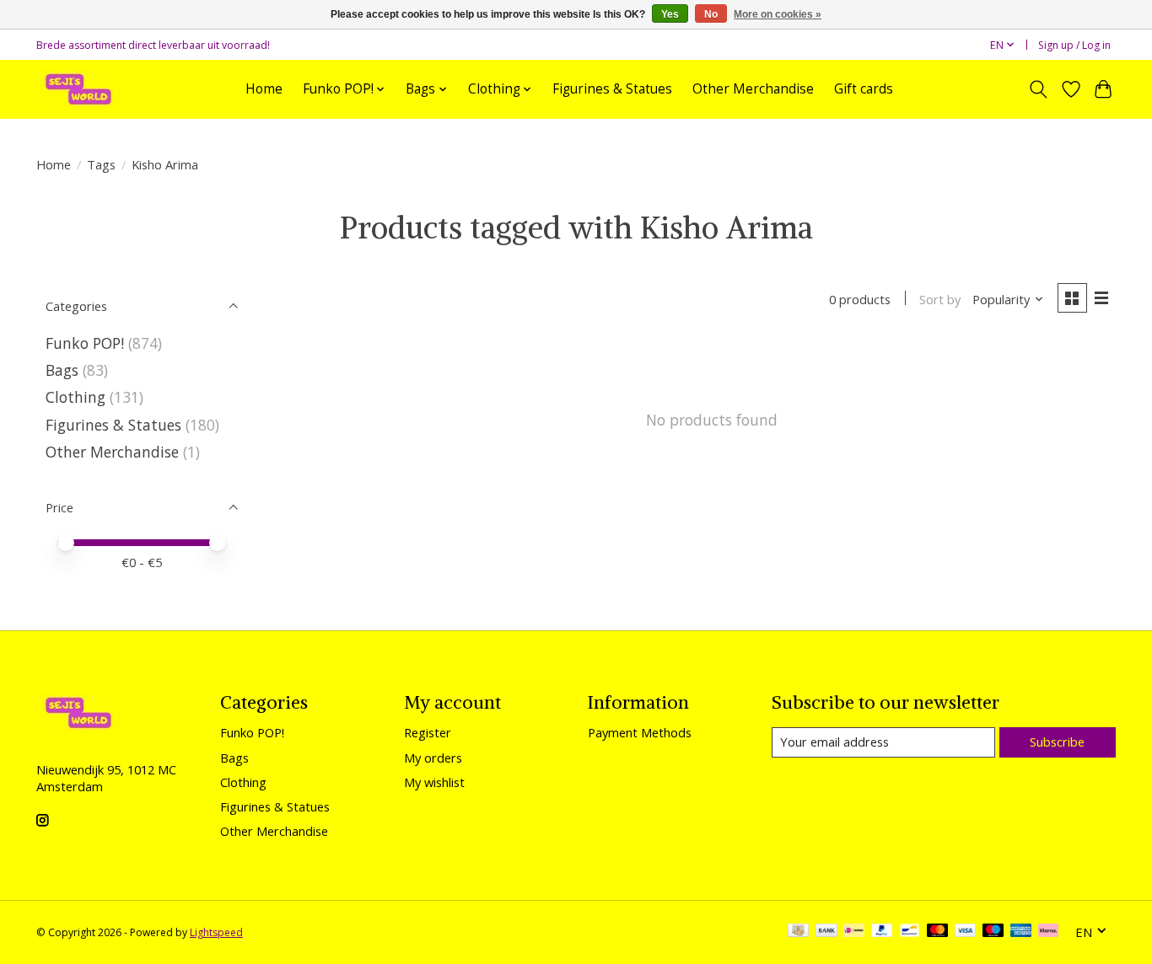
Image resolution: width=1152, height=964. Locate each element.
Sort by (940, 299)
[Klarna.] (1048, 932)
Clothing (75, 397)
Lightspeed (216, 932)
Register (427, 732)
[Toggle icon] (1038, 89)
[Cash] (798, 932)
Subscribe (1057, 741)
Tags (101, 164)
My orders (433, 757)
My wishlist (434, 782)
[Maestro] (993, 932)
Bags (62, 370)
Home (264, 89)
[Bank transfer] (826, 932)
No (711, 14)
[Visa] (966, 932)
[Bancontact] (909, 932)
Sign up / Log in (1074, 45)
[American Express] (1021, 932)
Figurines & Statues (612, 89)
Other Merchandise (753, 89)
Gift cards (863, 89)
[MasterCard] (938, 932)
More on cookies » (777, 14)
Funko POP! (85, 343)
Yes (670, 14)
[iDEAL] (853, 932)
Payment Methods (640, 732)
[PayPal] (882, 932)
